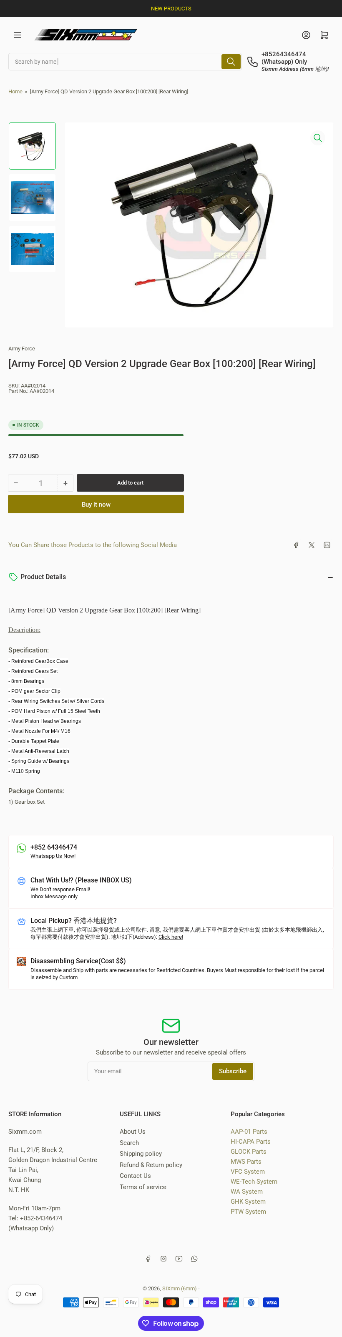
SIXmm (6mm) (179, 1288)
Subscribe (232, 1071)
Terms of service (143, 1187)
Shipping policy (141, 1153)
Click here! (170, 937)
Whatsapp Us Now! (52, 856)
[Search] (231, 62)
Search (129, 1143)
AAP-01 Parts (249, 1131)
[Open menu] (17, 35)
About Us (133, 1131)
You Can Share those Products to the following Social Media (92, 545)
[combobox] (125, 61)
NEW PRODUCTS (171, 8)
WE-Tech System (254, 1181)
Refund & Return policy (151, 1165)
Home (15, 91)
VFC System (248, 1171)
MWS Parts (246, 1161)
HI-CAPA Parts (251, 1141)
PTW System (248, 1211)
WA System (247, 1191)
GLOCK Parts (249, 1151)
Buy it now (96, 504)
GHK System (248, 1201)
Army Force (21, 348)
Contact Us (135, 1176)
